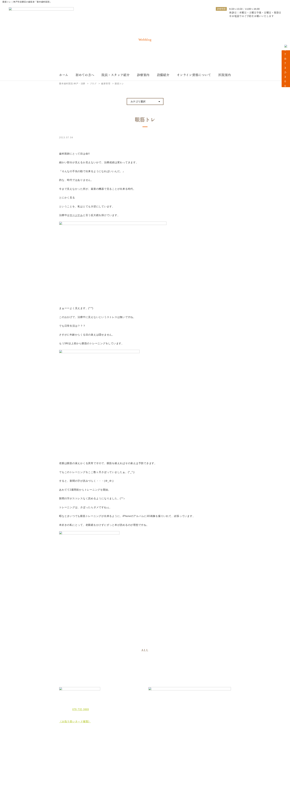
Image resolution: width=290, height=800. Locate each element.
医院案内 (224, 74)
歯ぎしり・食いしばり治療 (117, 750)
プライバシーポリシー (74, 777)
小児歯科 (206, 745)
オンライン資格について (194, 74)
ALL (145, 650)
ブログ (65, 771)
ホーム (63, 74)
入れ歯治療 (142, 745)
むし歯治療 (109, 739)
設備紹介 (163, 74)
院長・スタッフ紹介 (116, 74)
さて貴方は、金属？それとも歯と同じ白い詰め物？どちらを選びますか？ (215, 752)
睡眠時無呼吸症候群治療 (148, 750)
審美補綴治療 (176, 745)
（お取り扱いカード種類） (75, 721)
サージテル (76, 215)
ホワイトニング (111, 745)
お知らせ (66, 764)
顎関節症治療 (208, 739)
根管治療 (173, 739)
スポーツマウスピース (180, 750)
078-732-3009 (80, 709)
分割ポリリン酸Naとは (75, 758)
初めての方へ (85, 74)
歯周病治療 (142, 739)
